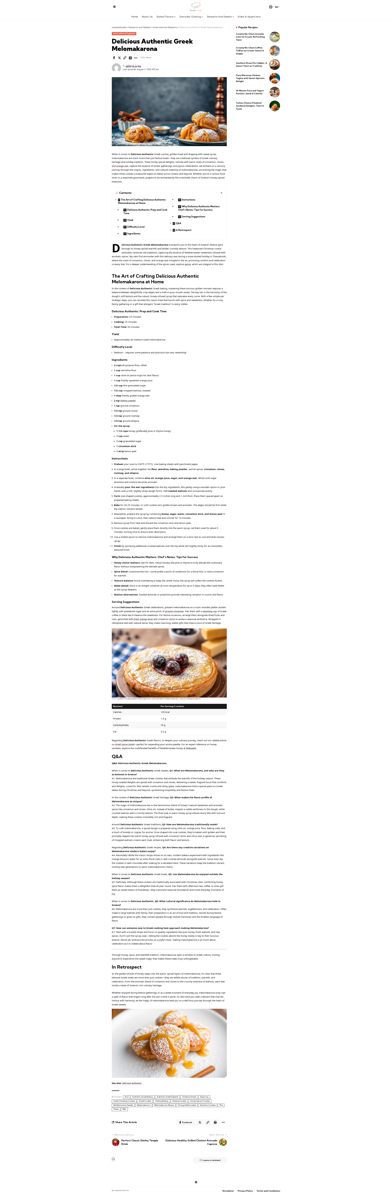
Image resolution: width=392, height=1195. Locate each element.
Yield (130, 220)
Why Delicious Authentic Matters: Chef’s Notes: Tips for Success (199, 208)
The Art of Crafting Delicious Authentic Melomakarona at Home (142, 201)
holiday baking (161, 1101)
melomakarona (143, 1105)
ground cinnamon (174, 611)
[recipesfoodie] (196, 6)
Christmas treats (189, 1097)
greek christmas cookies (124, 1101)
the (221, 1105)
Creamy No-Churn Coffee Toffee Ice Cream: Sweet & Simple (250, 50)
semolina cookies (207, 1105)
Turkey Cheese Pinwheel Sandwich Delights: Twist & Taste (250, 106)
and (126, 1097)
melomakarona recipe (164, 1105)
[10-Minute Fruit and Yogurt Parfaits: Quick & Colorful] (274, 92)
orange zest (122, 165)
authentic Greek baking (142, 1097)
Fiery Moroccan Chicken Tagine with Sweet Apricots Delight (250, 78)
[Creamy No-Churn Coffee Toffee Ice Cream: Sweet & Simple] (274, 50)
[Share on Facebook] (114, 57)
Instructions (188, 199)
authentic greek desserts (167, 1097)
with (124, 1109)
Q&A (178, 223)
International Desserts (124, 34)
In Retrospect (183, 230)
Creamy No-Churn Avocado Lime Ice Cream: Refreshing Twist (250, 37)
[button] (125, 57)
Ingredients (133, 233)
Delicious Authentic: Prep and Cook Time (145, 211)
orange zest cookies (187, 1105)
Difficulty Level (136, 226)
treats (116, 1109)
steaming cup (210, 611)
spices (188, 264)
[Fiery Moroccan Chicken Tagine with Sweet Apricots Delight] (274, 78)
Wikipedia (191, 748)
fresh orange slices (143, 619)
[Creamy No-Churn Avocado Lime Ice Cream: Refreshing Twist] (274, 37)
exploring (204, 1097)
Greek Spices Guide (124, 744)
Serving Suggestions (193, 216)
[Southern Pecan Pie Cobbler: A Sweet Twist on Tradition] (274, 64)
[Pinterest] (114, 7)
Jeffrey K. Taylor (133, 66)
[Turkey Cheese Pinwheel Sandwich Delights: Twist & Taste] (274, 106)
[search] (271, 7)
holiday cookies (179, 1101)
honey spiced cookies (200, 1101)
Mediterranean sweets (123, 1105)
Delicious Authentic (131, 1083)
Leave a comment (212, 1160)
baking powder (128, 400)
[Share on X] (119, 57)
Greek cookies (145, 1101)
